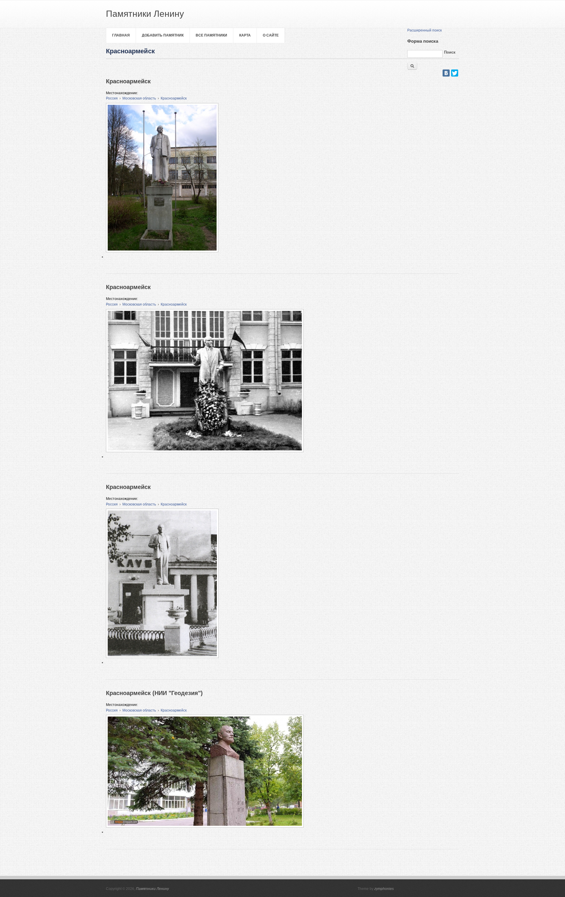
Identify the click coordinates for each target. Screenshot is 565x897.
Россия (112, 98)
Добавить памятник (163, 35)
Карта (245, 35)
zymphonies (384, 889)
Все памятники (211, 35)
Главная (121, 35)
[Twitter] (454, 73)
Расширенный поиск (424, 30)
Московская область (139, 98)
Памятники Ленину (152, 889)
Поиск (450, 52)
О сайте (271, 35)
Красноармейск (174, 98)
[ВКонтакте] (446, 73)
